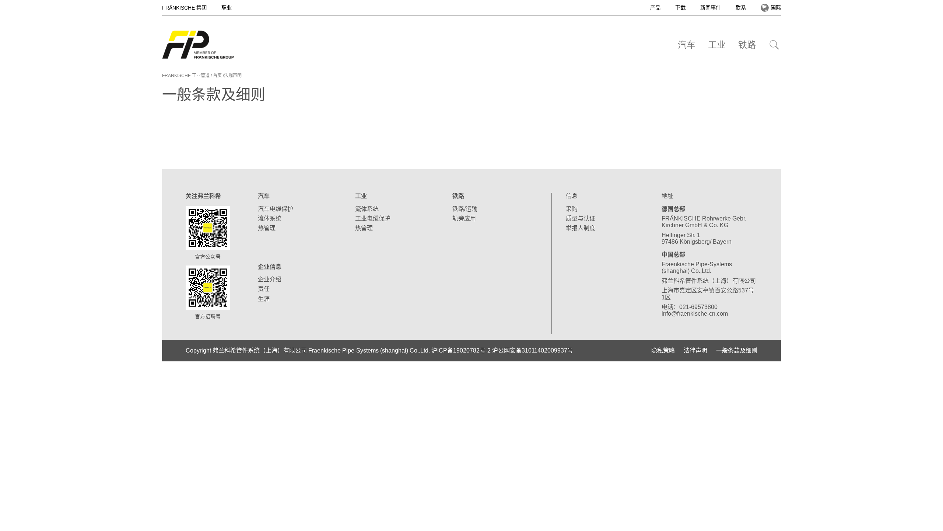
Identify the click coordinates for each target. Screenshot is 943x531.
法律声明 (695, 350)
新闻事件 (710, 8)
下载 (680, 8)
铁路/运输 (464, 209)
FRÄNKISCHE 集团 (184, 8)
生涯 (264, 299)
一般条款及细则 (736, 350)
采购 (572, 209)
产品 (655, 8)
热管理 (267, 228)
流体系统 (269, 218)
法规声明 (233, 75)
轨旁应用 (464, 218)
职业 (226, 8)
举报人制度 (580, 228)
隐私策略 (663, 350)
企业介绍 (269, 279)
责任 (264, 289)
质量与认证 (580, 218)
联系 (741, 8)
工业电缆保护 (372, 218)
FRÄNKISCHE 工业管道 (186, 75)
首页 (217, 75)
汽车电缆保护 (275, 209)
